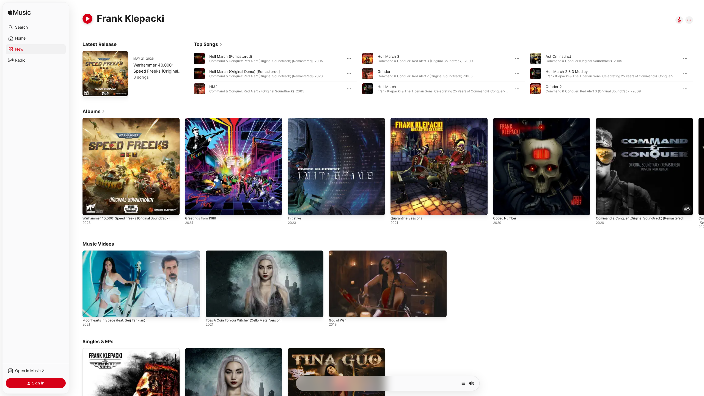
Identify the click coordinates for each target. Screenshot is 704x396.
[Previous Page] (188, 74)
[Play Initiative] (295, 208)
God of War (337, 320)
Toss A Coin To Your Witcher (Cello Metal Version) (244, 320)
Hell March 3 (388, 56)
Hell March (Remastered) (230, 56)
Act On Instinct (558, 56)
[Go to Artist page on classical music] (679, 20)
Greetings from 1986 (203, 120)
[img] (19, 12)
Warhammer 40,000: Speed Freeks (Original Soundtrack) (155, 71)
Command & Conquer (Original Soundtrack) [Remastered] (633, 122)
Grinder (384, 71)
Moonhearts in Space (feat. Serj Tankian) (113, 320)
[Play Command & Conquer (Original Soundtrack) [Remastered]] (603, 208)
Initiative (295, 120)
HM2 (213, 86)
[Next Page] (698, 74)
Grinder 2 (554, 86)
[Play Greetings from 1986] (192, 208)
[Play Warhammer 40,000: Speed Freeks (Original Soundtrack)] (89, 89)
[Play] (87, 19)
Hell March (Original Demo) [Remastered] (244, 71)
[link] (208, 44)
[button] (35, 27)
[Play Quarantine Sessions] (397, 208)
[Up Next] (463, 383)
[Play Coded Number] (500, 208)
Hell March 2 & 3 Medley (567, 71)
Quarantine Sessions (408, 120)
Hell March (387, 86)
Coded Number (506, 120)
